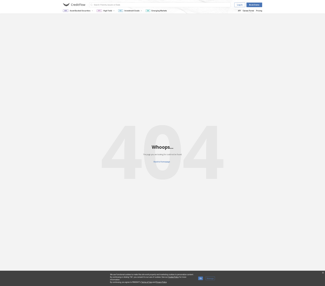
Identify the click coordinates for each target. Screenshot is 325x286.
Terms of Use (146, 282)
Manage (210, 278)
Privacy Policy (161, 282)
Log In (240, 5)
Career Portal (248, 11)
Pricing (259, 11)
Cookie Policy (173, 277)
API (239, 11)
